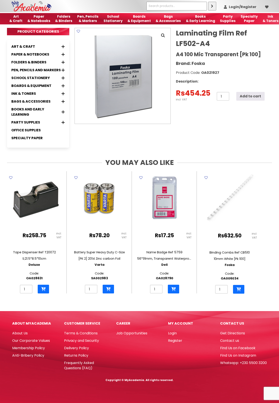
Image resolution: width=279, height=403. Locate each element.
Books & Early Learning (200, 18)
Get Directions (232, 333)
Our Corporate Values (31, 340)
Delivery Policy (76, 348)
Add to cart (250, 96)
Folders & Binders (63, 18)
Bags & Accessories (168, 18)
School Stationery (113, 18)
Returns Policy (76, 355)
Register (175, 340)
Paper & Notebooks (38, 18)
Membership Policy (28, 348)
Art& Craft (15, 18)
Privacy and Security (81, 340)
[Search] (212, 6)
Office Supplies (26, 130)
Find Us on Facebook (237, 348)
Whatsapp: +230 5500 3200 (243, 362)
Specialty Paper (27, 138)
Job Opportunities (131, 333)
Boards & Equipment (139, 18)
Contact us (229, 340)
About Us (20, 333)
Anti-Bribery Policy (28, 355)
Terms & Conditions (81, 333)
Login (172, 333)
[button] (163, 35)
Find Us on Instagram (238, 355)
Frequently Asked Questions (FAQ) (79, 365)
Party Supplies (228, 18)
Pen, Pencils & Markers (88, 18)
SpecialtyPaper (249, 18)
